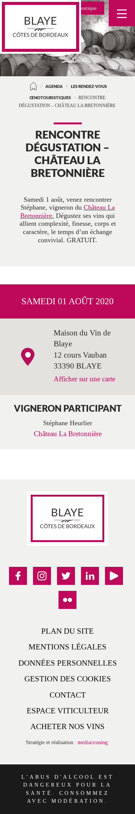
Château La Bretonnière (68, 434)
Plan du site (67, 631)
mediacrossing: (93, 742)
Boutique (87, 8)
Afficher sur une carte (84, 379)
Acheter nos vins (67, 726)
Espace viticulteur (68, 710)
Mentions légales (67, 646)
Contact (68, 694)
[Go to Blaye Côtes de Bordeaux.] (33, 86)
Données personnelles (67, 662)
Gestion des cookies (67, 678)
